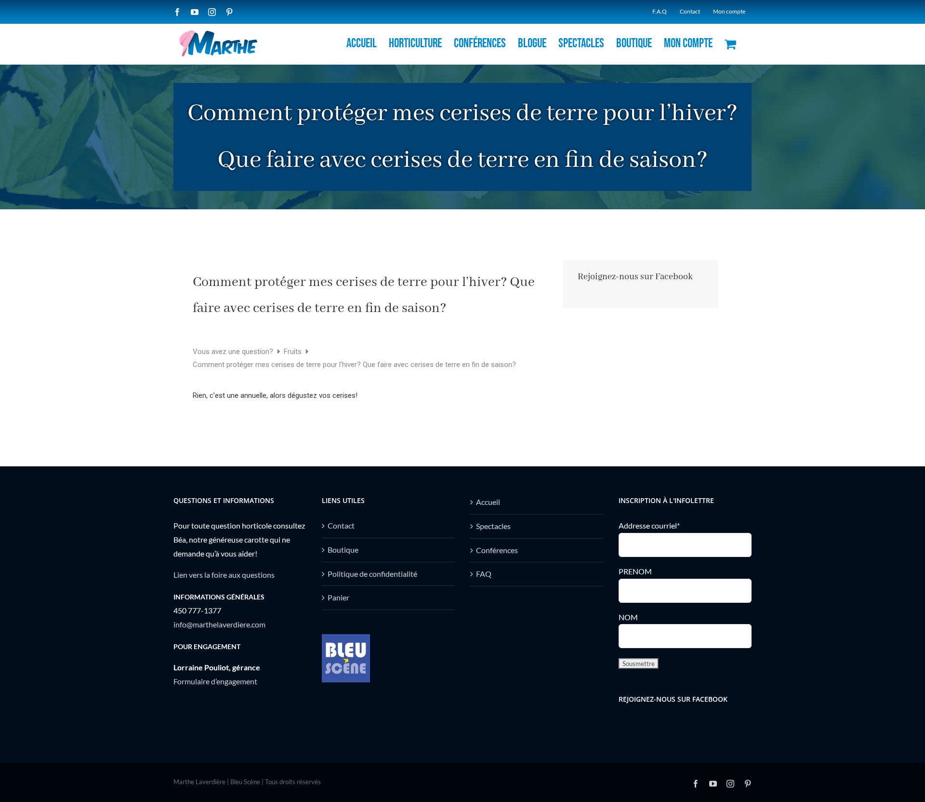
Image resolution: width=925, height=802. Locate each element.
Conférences (497, 550)
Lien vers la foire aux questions (224, 574)
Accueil (488, 501)
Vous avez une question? (234, 351)
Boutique (343, 549)
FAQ (483, 573)
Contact (341, 525)
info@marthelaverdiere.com (219, 624)
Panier (338, 597)
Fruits (294, 351)
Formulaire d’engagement (215, 681)
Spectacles (493, 525)
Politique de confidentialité (372, 573)
